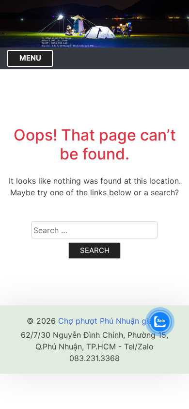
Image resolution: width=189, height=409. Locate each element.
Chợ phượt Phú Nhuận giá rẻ (110, 321)
